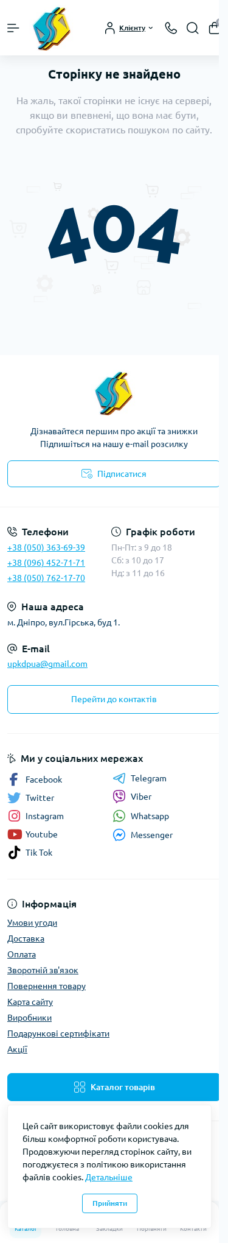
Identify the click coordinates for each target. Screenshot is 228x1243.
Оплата (21, 954)
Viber (141, 796)
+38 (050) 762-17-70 (46, 578)
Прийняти (109, 1203)
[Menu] (13, 28)
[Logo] (52, 28)
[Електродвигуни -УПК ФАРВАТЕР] (114, 392)
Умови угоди (32, 923)
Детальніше (109, 1177)
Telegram (149, 778)
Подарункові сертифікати (58, 1033)
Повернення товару (46, 986)
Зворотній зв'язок (42, 970)
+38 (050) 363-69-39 (46, 547)
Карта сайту (30, 1002)
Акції (17, 1049)
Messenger (152, 835)
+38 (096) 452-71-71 (46, 563)
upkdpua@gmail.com (47, 664)
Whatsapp (150, 816)
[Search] (193, 28)
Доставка (25, 938)
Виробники (29, 1018)
